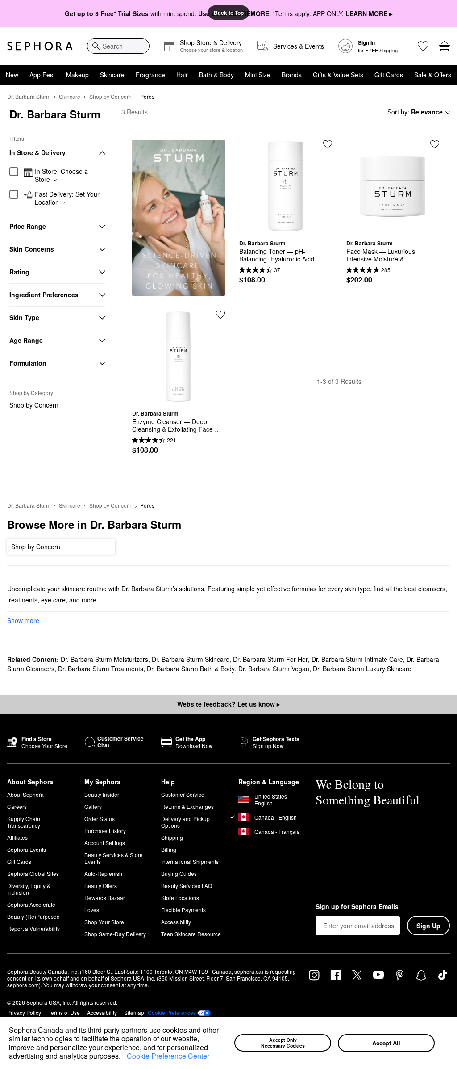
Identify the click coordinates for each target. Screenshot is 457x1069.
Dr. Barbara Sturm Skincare (190, 659)
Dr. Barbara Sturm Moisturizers (104, 659)
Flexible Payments (183, 909)
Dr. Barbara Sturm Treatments (100, 668)
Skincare (112, 74)
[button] (123, 1057)
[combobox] (118, 46)
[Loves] (423, 46)
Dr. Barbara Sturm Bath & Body (191, 668)
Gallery (93, 806)
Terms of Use (64, 1012)
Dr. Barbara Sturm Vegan (273, 668)
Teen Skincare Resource (191, 934)
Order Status (99, 818)
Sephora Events (26, 849)
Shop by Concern (110, 96)
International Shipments (190, 861)
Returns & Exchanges (187, 806)
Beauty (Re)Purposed (33, 916)
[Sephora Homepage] (40, 46)
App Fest (42, 74)
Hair (182, 74)
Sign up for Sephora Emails (357, 907)
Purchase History (105, 830)
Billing (168, 849)
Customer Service (182, 794)
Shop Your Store (104, 922)
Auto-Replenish (103, 873)
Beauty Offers (100, 885)
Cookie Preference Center (168, 1056)
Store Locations (180, 897)
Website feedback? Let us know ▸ (228, 703)
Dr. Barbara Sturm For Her (270, 659)
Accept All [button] (386, 1043)
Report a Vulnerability (33, 928)
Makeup (77, 74)
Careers (17, 806)
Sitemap (134, 1012)
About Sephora (25, 794)
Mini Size (257, 74)
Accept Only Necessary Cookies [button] (283, 1042)
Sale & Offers (432, 74)
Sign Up (428, 925)
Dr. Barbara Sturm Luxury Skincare (362, 668)
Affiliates (17, 837)
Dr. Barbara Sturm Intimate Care (357, 659)
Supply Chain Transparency (23, 822)
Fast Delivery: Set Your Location (67, 198)
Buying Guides (179, 873)
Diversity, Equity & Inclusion (28, 889)
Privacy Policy (24, 1012)
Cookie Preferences (172, 1012)
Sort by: (415, 111)
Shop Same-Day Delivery (115, 934)
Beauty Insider (101, 794)
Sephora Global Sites (33, 873)
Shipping (172, 837)
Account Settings (104, 842)
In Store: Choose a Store (61, 175)
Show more (23, 620)
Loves (91, 909)
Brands (292, 74)
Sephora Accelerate (31, 904)
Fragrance (150, 74)
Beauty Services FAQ (186, 885)
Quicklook (285, 226)
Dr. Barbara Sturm (28, 96)
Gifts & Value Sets (338, 74)
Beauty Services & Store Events (113, 858)
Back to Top (229, 12)
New (12, 74)
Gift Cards (388, 74)
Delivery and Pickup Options (185, 822)
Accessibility (176, 922)
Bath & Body (216, 74)
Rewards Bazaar (104, 897)
